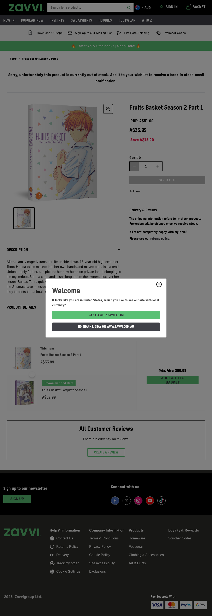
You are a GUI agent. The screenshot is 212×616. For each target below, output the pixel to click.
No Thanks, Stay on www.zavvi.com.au (106, 326)
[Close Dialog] (159, 284)
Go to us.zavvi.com (106, 315)
